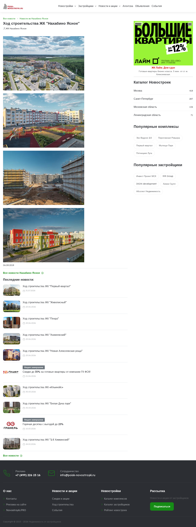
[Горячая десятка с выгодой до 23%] (10, 425)
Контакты (11, 498)
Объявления (142, 6)
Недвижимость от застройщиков (45, 521)
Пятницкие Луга (144, 153)
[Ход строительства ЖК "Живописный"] (11, 306)
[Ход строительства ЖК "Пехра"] (11, 322)
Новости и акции (108, 6)
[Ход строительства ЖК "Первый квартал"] (11, 290)
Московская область (145, 106)
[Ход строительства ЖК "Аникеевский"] (11, 339)
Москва (138, 90)
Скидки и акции (60, 498)
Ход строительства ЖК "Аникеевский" (44, 334)
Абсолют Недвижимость (148, 191)
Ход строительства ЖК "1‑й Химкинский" (46, 439)
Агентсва (128, 6)
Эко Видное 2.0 (144, 137)
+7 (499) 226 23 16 (27, 475)
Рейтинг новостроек (115, 510)
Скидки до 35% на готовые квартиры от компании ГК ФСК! (56, 371)
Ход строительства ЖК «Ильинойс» (43, 387)
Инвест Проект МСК (146, 176)
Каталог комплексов (115, 498)
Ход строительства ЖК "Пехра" (41, 318)
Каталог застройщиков (117, 504)
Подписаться (162, 506)
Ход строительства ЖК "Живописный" (45, 302)
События (157, 6)
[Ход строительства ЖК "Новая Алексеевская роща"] (11, 355)
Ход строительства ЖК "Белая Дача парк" (47, 403)
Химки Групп (169, 183)
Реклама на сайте (16, 504)
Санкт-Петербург (143, 98)
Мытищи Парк (166, 145)
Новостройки (65, 6)
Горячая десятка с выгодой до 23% (43, 424)
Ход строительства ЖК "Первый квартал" (47, 286)
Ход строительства (63, 504)
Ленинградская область (147, 114)
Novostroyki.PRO (16, 510)
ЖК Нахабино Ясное (16, 28)
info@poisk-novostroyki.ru (77, 475)
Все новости (9, 18)
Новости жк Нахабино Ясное (34, 18)
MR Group (168, 176)
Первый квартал (144, 145)
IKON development (146, 183)
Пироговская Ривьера (169, 137)
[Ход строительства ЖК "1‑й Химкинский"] (11, 443)
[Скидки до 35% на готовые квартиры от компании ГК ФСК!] (10, 373)
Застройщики (85, 6)
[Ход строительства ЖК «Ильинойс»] (11, 391)
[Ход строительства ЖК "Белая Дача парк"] (11, 407)
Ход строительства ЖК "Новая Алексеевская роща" (53, 350)
